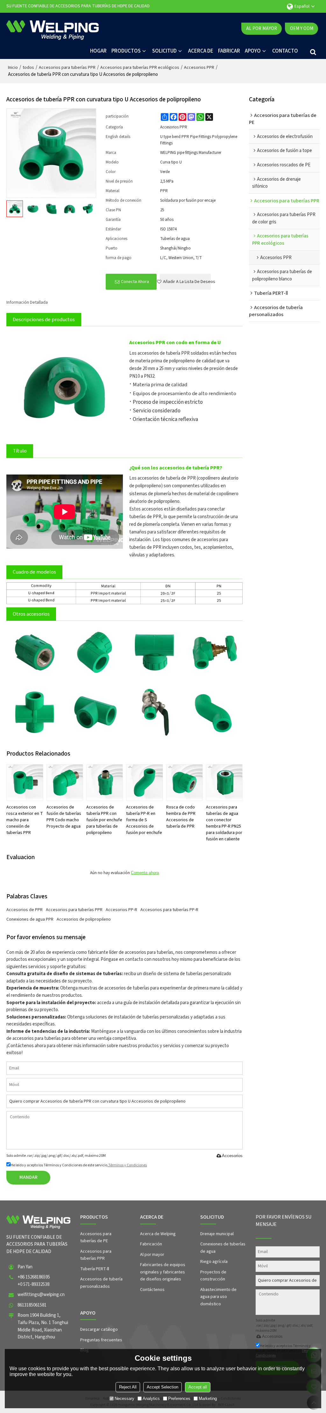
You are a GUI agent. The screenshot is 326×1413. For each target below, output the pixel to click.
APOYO (253, 51)
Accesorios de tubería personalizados (101, 1283)
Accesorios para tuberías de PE (95, 1237)
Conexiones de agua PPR (29, 919)
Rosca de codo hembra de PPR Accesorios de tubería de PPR (180, 817)
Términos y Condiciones (127, 1165)
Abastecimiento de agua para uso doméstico (218, 1296)
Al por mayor (261, 28)
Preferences (179, 1398)
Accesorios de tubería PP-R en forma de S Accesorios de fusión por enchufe (144, 820)
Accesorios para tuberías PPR (67, 67)
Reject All (128, 1387)
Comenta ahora (145, 872)
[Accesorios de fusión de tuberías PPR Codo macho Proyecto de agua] (64, 782)
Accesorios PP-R (121, 910)
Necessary (124, 1398)
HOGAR (98, 51)
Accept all (197, 1387)
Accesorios (232, 1155)
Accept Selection (162, 1387)
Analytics (151, 1398)
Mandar (28, 1177)
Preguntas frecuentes (101, 1340)
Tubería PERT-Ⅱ (94, 1269)
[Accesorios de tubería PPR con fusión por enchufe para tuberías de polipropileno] (104, 782)
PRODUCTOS (126, 51)
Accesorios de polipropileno (84, 919)
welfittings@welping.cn (41, 1294)
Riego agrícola (214, 1261)
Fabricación (151, 1244)
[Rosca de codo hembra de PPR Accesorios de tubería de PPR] (184, 782)
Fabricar (229, 51)
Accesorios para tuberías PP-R (169, 910)
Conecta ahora (135, 282)
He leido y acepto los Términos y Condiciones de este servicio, (79, 1165)
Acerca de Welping (158, 1234)
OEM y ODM (301, 28)
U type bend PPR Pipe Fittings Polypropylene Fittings (198, 140)
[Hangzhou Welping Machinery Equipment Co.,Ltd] (52, 29)
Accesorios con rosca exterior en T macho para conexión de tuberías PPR (24, 820)
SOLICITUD (164, 51)
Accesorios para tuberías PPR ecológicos (139, 67)
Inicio (13, 67)
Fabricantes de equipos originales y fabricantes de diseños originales (162, 1272)
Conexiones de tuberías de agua (222, 1248)
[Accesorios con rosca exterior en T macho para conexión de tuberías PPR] (24, 782)
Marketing (208, 1398)
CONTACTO (285, 51)
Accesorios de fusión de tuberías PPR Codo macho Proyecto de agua (63, 817)
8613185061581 (32, 1305)
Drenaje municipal (217, 1234)
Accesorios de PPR (24, 910)
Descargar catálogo (99, 1329)
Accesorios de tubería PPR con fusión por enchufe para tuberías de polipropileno (104, 820)
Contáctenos (152, 1289)
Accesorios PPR (199, 67)
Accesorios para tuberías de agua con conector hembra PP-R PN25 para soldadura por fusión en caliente (224, 823)
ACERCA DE (200, 51)
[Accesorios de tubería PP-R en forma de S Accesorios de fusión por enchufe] (144, 782)
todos (28, 67)
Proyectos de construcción (213, 1276)
